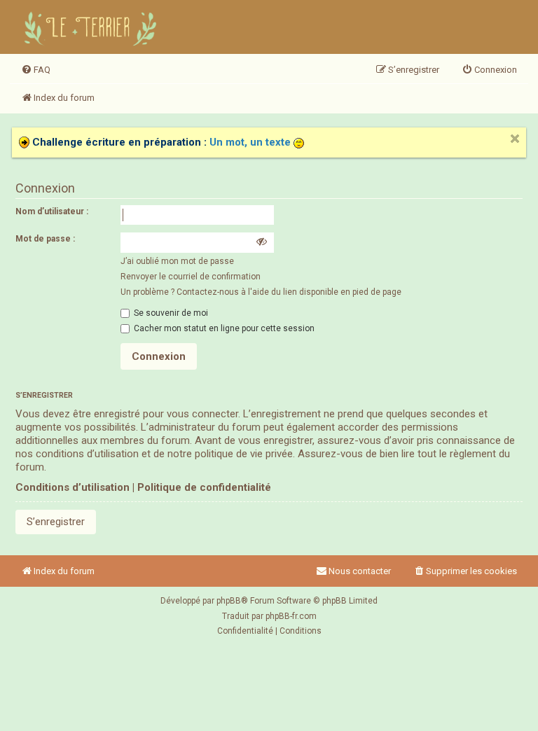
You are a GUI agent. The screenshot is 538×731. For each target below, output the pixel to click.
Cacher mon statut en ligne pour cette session (223, 328)
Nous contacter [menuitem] (360, 571)
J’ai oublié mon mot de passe (177, 261)
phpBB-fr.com (291, 616)
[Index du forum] (92, 27)
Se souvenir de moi (170, 313)
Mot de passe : (45, 239)
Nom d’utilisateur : (51, 211)
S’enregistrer (56, 521)
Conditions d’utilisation (72, 487)
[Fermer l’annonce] (515, 138)
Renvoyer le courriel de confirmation (190, 276)
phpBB (228, 601)
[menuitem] (36, 70)
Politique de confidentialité (204, 487)
